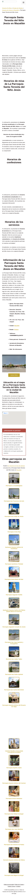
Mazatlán (16, 325)
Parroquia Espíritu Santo (14, 767)
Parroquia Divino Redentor (14, 798)
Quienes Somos (11, 886)
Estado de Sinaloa (18, 8)
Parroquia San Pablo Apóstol (14, 674)
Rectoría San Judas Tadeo (14, 659)
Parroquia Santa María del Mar (14, 579)
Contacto (18, 886)
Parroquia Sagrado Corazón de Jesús (14, 627)
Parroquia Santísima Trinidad (14, 564)
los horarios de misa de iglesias (16, 466)
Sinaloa (16, 329)
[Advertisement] (14, 40)
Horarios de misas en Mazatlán (10, 10)
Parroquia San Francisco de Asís (14, 501)
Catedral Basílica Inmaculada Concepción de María (14, 751)
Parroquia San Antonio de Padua (14, 844)
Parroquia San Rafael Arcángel (14, 814)
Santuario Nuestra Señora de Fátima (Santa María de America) (14, 610)
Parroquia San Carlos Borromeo (14, 690)
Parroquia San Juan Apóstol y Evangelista (14, 643)
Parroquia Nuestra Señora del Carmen (14, 783)
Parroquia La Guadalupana (14, 485)
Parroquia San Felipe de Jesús (14, 516)
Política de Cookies (19, 884)
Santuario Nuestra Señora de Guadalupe (14, 548)
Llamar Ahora (14, 375)
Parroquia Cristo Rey (14, 532)
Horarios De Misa (7, 8)
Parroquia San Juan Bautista (14, 829)
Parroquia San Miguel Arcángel (14, 875)
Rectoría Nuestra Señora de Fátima (14, 860)
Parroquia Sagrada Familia (14, 594)
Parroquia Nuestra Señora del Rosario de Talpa (14, 705)
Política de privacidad (9, 884)
